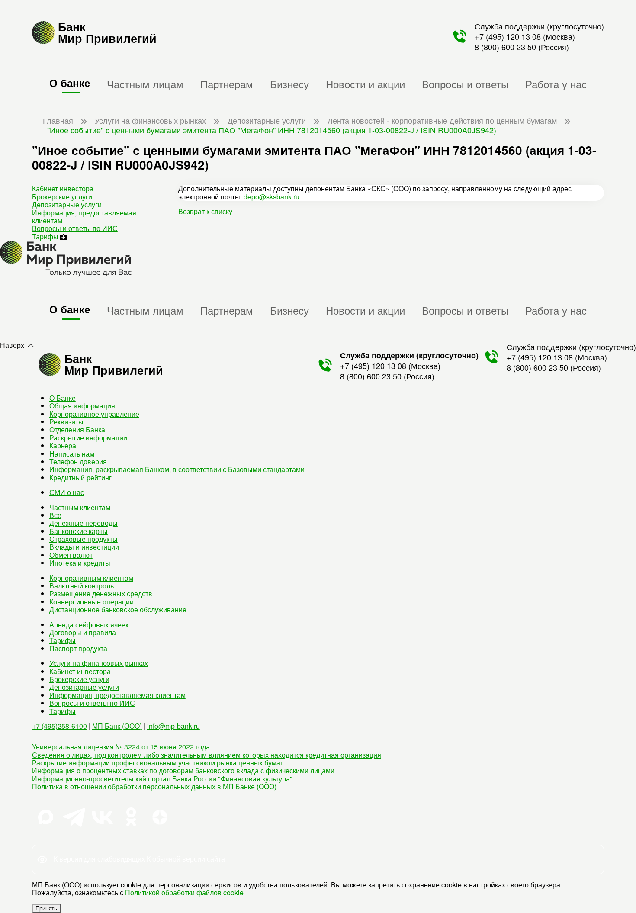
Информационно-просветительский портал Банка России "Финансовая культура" (162, 779)
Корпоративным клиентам (91, 578)
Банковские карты (78, 531)
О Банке (62, 398)
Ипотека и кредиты (79, 563)
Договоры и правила (82, 632)
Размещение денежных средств (100, 593)
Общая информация (82, 406)
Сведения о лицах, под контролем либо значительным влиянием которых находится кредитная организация (206, 755)
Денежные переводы (83, 523)
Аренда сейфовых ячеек (88, 625)
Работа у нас (556, 83)
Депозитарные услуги (67, 204)
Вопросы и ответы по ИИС (75, 228)
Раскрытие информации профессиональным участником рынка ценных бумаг (157, 763)
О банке (69, 82)
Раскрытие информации (88, 438)
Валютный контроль (81, 586)
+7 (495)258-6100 (59, 726)
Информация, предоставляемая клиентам (84, 216)
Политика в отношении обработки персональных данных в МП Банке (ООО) (154, 786)
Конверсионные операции (91, 602)
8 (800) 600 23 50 (505, 46)
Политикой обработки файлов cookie (184, 892)
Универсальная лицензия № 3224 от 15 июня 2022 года (121, 747)
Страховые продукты (83, 539)
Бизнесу (289, 83)
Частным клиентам (79, 507)
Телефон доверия (78, 461)
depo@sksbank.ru (271, 197)
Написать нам (71, 454)
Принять (46, 908)
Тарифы (45, 236)
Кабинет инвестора (62, 188)
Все (55, 515)
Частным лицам (145, 83)
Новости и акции (365, 83)
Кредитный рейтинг (80, 477)
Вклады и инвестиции (84, 547)
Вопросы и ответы (465, 83)
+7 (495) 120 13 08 (508, 36)
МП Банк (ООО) (117, 726)
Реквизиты (66, 422)
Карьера (62, 445)
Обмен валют (71, 555)
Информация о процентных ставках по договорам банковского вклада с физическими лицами (183, 770)
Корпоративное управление (94, 414)
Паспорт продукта (78, 648)
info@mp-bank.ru (173, 726)
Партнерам (226, 83)
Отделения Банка (77, 429)
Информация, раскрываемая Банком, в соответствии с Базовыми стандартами (177, 469)
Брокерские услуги (62, 197)
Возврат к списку (205, 211)
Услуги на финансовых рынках (98, 663)
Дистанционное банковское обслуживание (117, 609)
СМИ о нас (66, 492)
